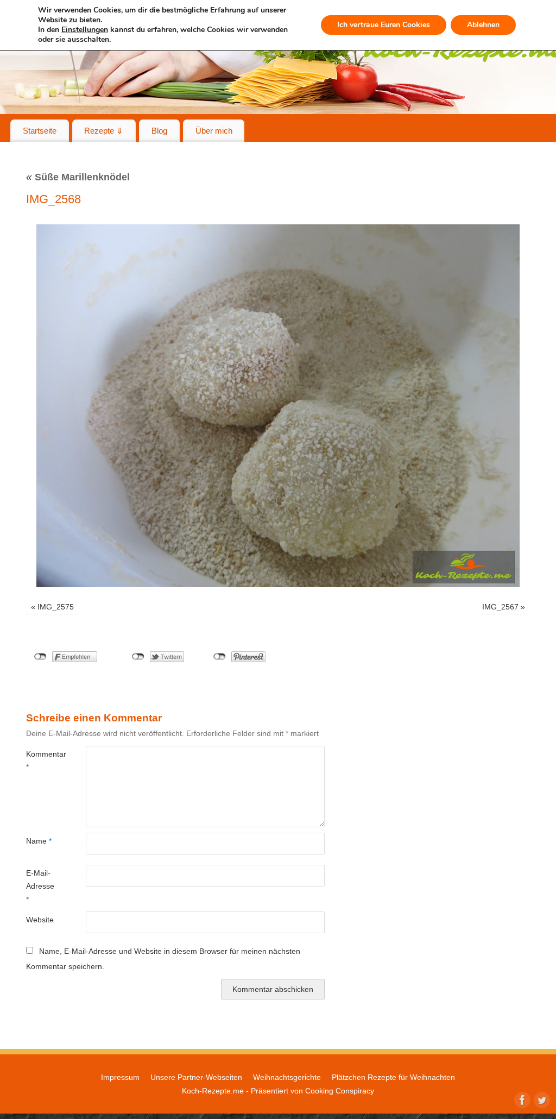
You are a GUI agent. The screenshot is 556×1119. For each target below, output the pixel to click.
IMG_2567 (500, 606)
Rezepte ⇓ (103, 130)
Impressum (120, 1077)
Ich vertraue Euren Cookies (383, 25)
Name (39, 841)
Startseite (39, 130)
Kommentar (41, 760)
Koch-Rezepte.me (213, 1090)
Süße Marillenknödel (78, 177)
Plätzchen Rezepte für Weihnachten (393, 1077)
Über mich (213, 130)
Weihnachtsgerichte (287, 1077)
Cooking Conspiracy (339, 1090)
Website (40, 919)
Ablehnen (483, 25)
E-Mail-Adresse (40, 886)
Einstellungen (84, 30)
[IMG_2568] (278, 405)
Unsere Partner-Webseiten (196, 1077)
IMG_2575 (55, 606)
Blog (159, 130)
